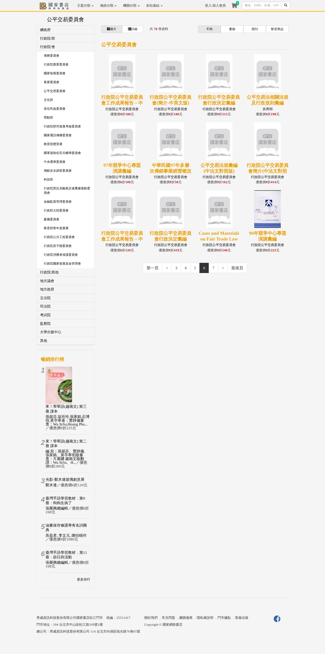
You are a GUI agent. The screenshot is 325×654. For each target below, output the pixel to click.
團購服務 (186, 617)
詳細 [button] (134, 29)
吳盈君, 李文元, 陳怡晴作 (66, 535)
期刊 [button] (255, 29)
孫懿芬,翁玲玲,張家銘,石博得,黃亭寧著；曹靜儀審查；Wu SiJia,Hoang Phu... (68, 420)
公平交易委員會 (65, 19)
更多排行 (83, 579)
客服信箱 (241, 617)
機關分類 (130, 5)
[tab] (65, 30)
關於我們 (151, 617)
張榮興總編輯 (57, 508)
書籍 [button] (232, 29)
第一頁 (153, 268)
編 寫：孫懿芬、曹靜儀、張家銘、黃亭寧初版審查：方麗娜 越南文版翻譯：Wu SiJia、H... (67, 457)
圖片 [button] (113, 29)
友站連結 (153, 5)
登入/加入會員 (215, 5)
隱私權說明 (205, 617)
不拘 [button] (209, 29)
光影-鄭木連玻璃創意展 (65, 479)
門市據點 (224, 617)
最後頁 (237, 268)
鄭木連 (51, 485)
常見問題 (168, 617)
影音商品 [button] (277, 29)
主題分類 (84, 5)
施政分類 (107, 5)
